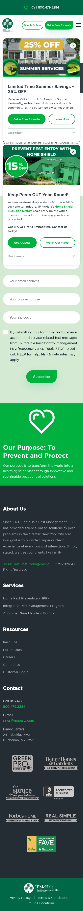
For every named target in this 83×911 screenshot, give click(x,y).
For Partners (13, 650)
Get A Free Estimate (26, 119)
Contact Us (12, 665)
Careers (9, 657)
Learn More (61, 119)
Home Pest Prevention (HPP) (26, 598)
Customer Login (15, 672)
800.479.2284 (14, 706)
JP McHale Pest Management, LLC (30, 564)
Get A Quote (22, 242)
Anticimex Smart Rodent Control (29, 613)
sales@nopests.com (18, 720)
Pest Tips (10, 642)
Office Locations (42, 903)
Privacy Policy (20, 898)
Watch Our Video (57, 242)
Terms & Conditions (53, 898)
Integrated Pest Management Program (33, 606)
